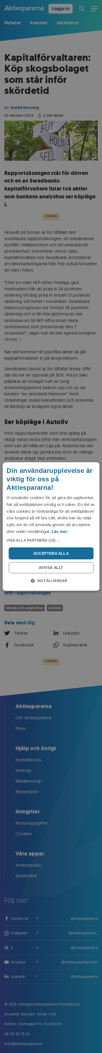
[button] (51, 540)
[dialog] (50, 526)
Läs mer (59, 531)
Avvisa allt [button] (51, 568)
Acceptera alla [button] (51, 553)
